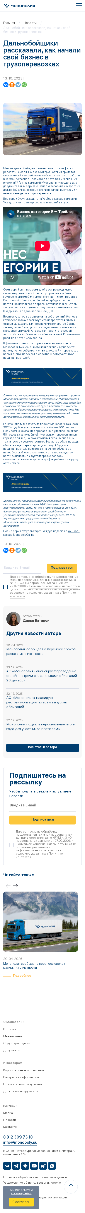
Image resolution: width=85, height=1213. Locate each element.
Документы (11, 1050)
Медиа (8, 1113)
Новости (9, 1120)
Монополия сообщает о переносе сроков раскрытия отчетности (34, 966)
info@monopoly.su (20, 1143)
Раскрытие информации (21, 1077)
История (9, 1029)
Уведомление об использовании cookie (32, 1183)
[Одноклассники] (12, 84)
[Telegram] (18, 84)
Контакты (10, 1127)
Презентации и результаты (22, 1084)
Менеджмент (12, 1036)
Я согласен (21, 1202)
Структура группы (16, 1043)
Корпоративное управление (23, 1070)
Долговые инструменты (20, 1091)
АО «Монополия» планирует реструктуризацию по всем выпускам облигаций (37, 702)
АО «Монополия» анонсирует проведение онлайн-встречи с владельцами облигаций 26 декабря (41, 676)
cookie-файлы (21, 1193)
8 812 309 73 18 (18, 1138)
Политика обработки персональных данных (35, 1177)
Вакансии (10, 1106)
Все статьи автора (42, 747)
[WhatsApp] (24, 84)
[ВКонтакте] (5, 84)
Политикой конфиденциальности (53, 586)
